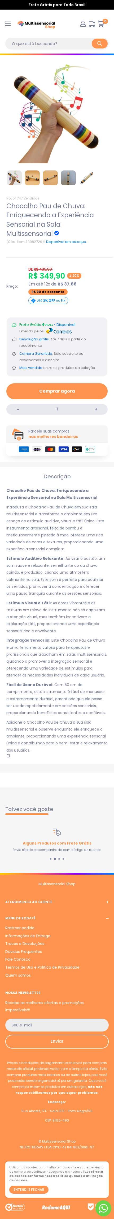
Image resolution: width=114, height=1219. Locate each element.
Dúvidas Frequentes (23, 951)
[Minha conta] (83, 24)
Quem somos (18, 975)
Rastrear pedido (19, 928)
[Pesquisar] (100, 43)
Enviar (57, 1041)
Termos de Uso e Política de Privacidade (42, 967)
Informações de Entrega (27, 936)
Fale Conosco (17, 959)
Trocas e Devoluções (24, 943)
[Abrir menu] (8, 24)
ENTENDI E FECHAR (29, 1189)
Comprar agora (57, 391)
